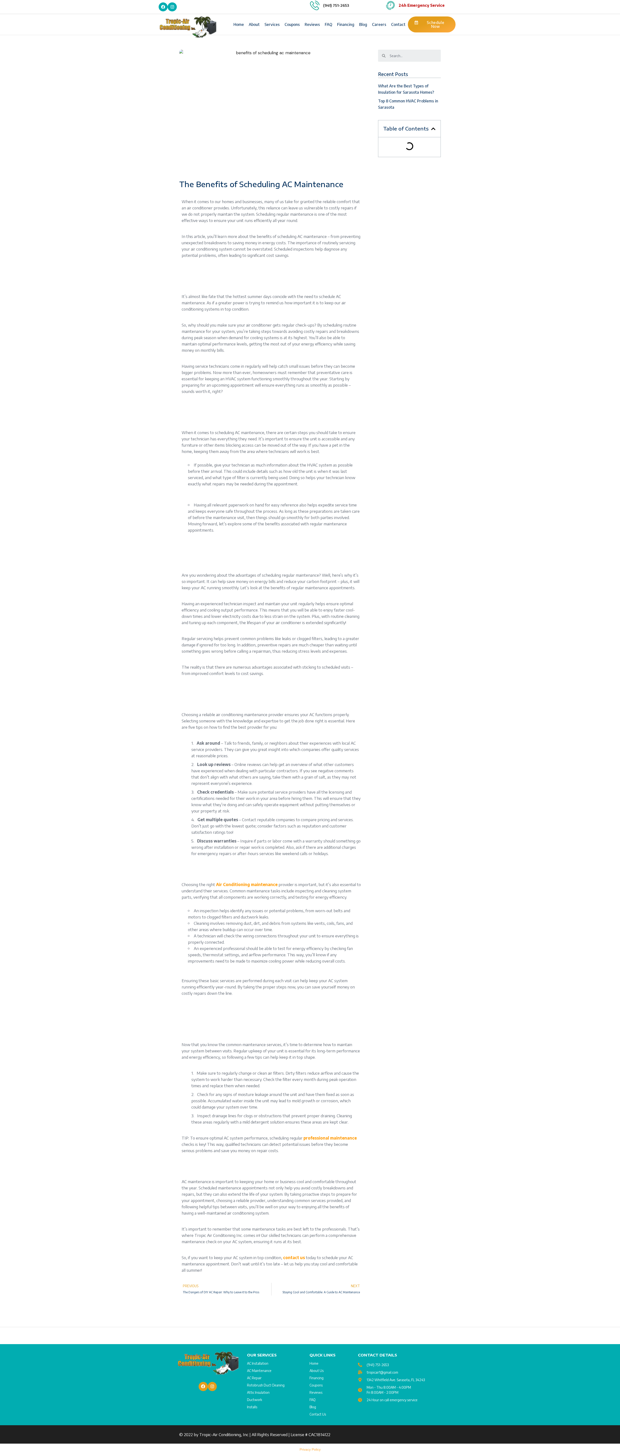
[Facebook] (163, 6)
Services (272, 24)
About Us (317, 1371)
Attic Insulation (258, 1392)
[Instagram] (172, 6)
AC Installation (257, 1363)
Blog (363, 24)
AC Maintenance (259, 1371)
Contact (398, 24)
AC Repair (254, 1378)
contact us (294, 1257)
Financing (345, 24)
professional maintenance (330, 1138)
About (254, 24)
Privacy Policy (310, 1449)
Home (238, 24)
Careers (379, 24)
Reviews (312, 24)
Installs (252, 1407)
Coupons (292, 24)
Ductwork (254, 1400)
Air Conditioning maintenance (247, 884)
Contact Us (318, 1414)
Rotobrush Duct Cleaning (266, 1385)
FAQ (328, 24)
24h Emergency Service (422, 5)
